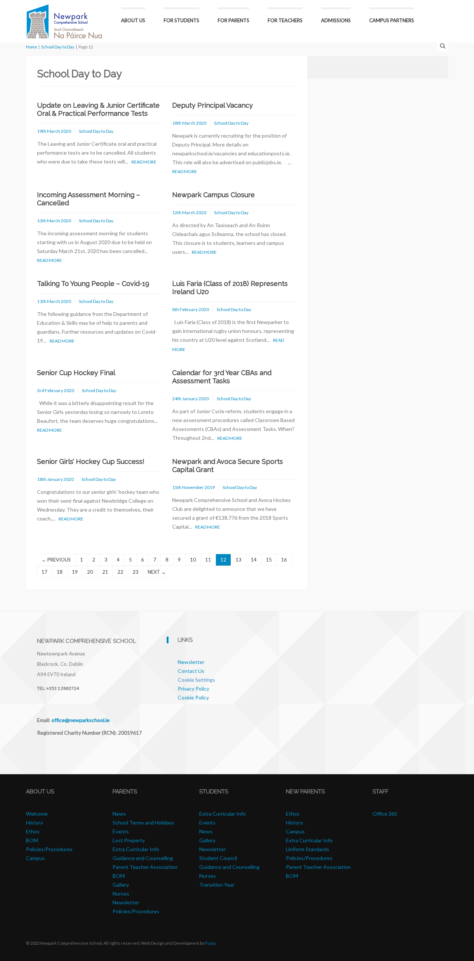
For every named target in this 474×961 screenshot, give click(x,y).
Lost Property (129, 840)
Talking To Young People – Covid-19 (93, 283)
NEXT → (157, 572)
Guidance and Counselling (143, 858)
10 (193, 560)
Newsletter (191, 662)
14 (254, 560)
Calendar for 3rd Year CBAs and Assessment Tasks (221, 377)
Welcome (37, 813)
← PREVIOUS (56, 560)
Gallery (121, 884)
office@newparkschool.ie (80, 720)
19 (75, 572)
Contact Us (191, 671)
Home (31, 46)
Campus (35, 858)
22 (120, 572)
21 (105, 572)
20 (90, 572)
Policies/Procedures (49, 849)
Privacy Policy (193, 688)
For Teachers (285, 20)
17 (44, 572)
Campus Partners (391, 20)
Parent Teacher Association (145, 867)
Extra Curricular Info (136, 849)
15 (269, 560)
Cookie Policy (193, 697)
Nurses (121, 893)
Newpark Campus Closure (213, 195)
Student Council (218, 858)
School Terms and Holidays (143, 822)
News (119, 813)
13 (238, 560)
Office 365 (385, 813)
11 (208, 560)
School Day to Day (57, 46)
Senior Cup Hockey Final (76, 373)
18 (60, 572)
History (34, 822)
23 (135, 572)
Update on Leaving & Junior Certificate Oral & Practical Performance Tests (98, 109)
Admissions (336, 20)
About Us (133, 20)
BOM (32, 840)
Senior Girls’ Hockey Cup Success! (90, 461)
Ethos (33, 831)
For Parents (233, 20)
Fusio (210, 943)
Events (121, 831)
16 (284, 560)
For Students (181, 20)
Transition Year (216, 884)
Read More (143, 162)
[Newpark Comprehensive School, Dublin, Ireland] (64, 20)
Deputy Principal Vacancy (212, 105)
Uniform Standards (307, 849)
